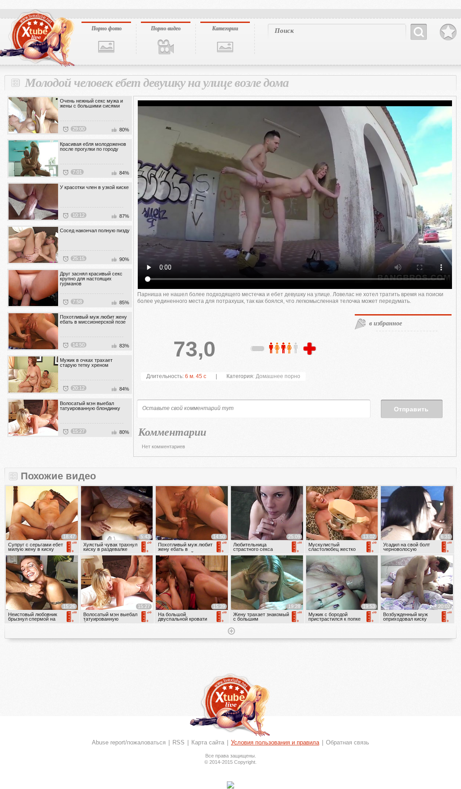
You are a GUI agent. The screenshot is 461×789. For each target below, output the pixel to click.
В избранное (448, 32)
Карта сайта (207, 742)
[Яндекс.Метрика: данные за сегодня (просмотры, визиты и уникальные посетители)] (230, 785)
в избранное (385, 323)
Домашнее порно (278, 376)
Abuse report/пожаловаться (129, 742)
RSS (178, 742)
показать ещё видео (230, 632)
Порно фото (106, 28)
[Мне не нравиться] (258, 350)
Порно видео (166, 28)
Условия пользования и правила (275, 742)
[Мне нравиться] (310, 349)
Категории (225, 28)
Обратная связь (347, 742)
